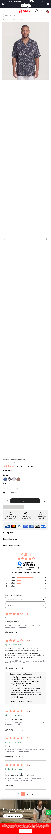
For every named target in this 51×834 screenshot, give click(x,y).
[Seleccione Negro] (10, 479)
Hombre (5, 19)
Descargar (26, 6)
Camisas (21, 19)
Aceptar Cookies (25, 830)
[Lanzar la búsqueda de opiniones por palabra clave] (44, 605)
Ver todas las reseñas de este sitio (26, 572)
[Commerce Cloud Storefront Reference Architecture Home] (25, 11)
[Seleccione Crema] (14, 479)
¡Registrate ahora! (13, 816)
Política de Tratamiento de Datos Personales (13, 826)
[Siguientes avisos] (32, 794)
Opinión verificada (15, 618)
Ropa (13, 19)
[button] (42, 11)
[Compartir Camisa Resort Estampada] (5, 451)
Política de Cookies (46, 825)
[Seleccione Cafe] (18, 479)
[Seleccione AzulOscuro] (5, 479)
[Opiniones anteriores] (18, 794)
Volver (10, 15)
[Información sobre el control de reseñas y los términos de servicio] (38, 568)
